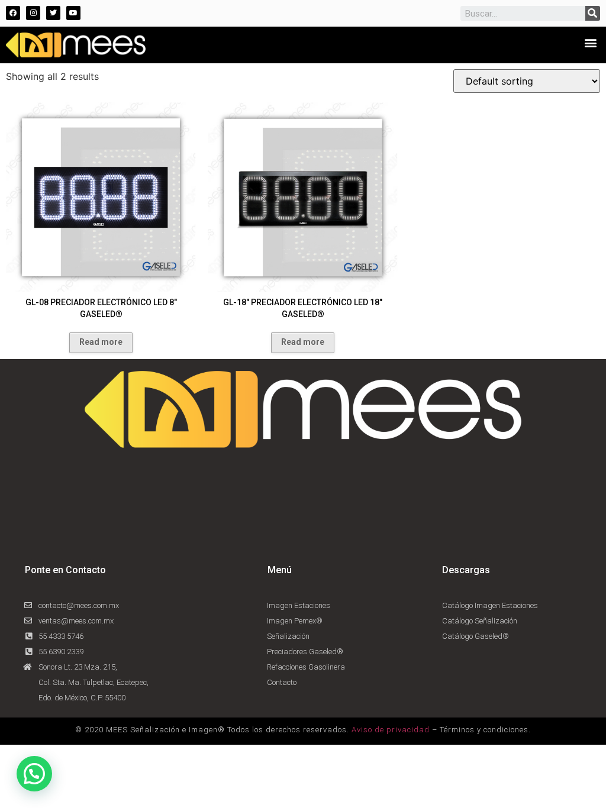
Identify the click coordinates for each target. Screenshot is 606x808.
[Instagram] (33, 13)
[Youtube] (73, 13)
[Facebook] (13, 13)
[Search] (592, 13)
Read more (101, 342)
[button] (590, 42)
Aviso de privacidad (391, 729)
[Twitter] (53, 13)
